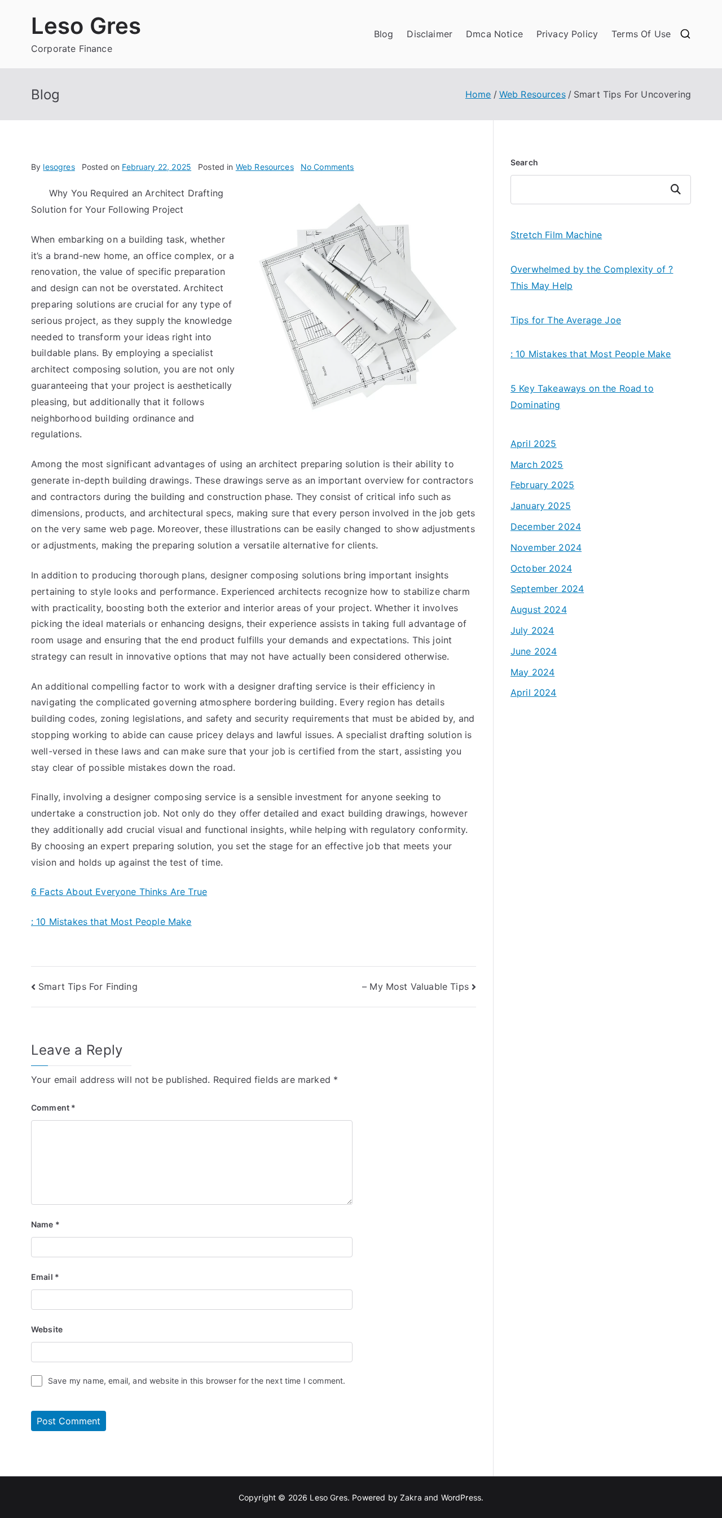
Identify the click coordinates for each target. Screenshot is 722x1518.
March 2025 (536, 464)
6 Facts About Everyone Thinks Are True (119, 891)
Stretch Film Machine (556, 234)
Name (45, 1224)
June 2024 (533, 651)
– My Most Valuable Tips (415, 986)
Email (45, 1277)
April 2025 (533, 443)
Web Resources (265, 167)
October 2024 (541, 568)
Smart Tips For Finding (88, 986)
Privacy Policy (567, 34)
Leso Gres (86, 26)
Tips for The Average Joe (565, 320)
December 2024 (545, 526)
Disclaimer (429, 34)
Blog (384, 34)
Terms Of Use (641, 34)
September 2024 (547, 588)
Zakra (411, 1497)
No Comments (327, 167)
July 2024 (532, 630)
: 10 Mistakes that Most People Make (111, 921)
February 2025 (542, 484)
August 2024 (538, 609)
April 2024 (533, 692)
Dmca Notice (494, 34)
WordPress (461, 1497)
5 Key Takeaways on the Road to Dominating (582, 396)
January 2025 (540, 505)
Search (524, 162)
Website (47, 1329)
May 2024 (532, 672)
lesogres (58, 167)
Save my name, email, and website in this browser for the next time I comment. (196, 1380)
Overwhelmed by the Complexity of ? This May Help (591, 277)
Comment (53, 1107)
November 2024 (546, 547)
